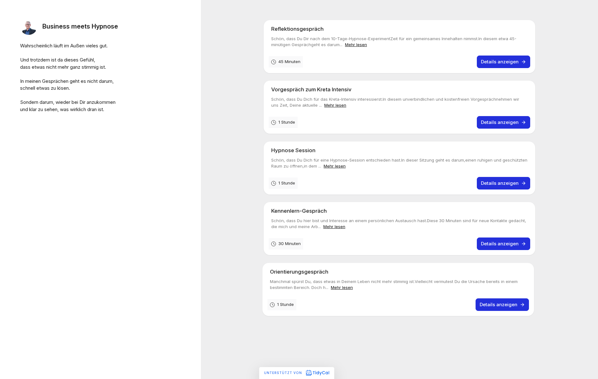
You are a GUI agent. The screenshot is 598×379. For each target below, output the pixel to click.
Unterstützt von (283, 373)
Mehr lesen (356, 44)
